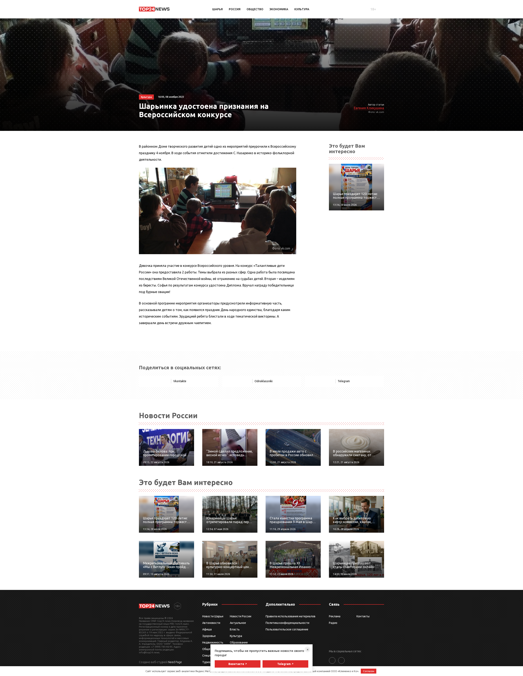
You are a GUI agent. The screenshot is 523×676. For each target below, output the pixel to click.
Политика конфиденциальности (287, 622)
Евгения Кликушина (369, 108)
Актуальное (238, 622)
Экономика (278, 9)
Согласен (368, 671)
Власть (235, 629)
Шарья (217, 9)
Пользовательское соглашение (287, 629)
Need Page (175, 662)
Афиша (207, 629)
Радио (333, 622)
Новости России (240, 616)
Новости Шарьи (212, 616)
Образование (239, 642)
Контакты (363, 616)
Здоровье (209, 636)
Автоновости (211, 622)
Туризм (207, 662)
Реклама (334, 616)
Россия (234, 9)
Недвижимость (212, 642)
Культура (301, 9)
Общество (255, 9)
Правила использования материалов (290, 616)
